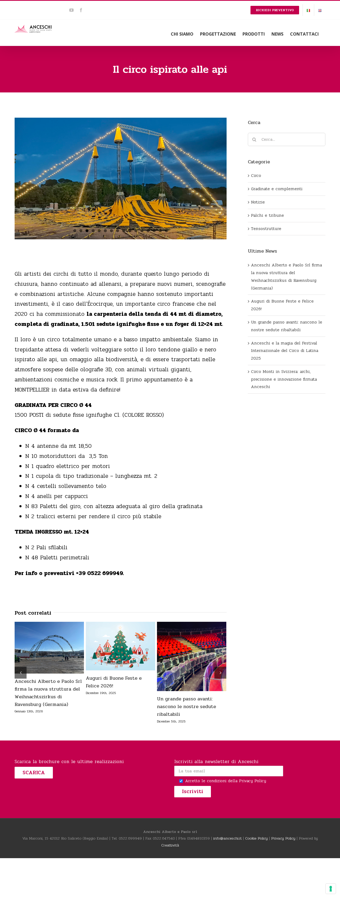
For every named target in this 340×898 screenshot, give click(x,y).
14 (154, 230)
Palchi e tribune (267, 215)
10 (129, 230)
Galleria (60, 648)
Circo (256, 175)
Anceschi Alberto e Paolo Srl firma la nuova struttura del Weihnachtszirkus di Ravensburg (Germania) (38, 648)
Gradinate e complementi (277, 188)
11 (135, 230)
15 (160, 230)
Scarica (34, 773)
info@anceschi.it (227, 838)
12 (142, 230)
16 (166, 230)
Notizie (258, 202)
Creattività (170, 845)
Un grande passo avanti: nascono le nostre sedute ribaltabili (181, 656)
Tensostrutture (266, 228)
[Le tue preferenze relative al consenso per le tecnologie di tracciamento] (331, 889)
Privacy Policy (252, 781)
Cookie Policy (256, 838)
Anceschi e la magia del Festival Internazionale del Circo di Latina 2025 (284, 351)
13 (148, 230)
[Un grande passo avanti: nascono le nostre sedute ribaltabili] (191, 656)
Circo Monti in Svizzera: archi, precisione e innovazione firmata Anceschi (284, 379)
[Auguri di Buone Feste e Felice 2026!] (120, 646)
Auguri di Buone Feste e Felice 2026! (110, 646)
